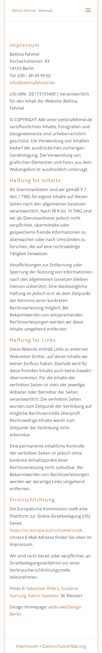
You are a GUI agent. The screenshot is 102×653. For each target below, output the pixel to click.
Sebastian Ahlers (42, 588)
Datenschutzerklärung (64, 646)
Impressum (27, 646)
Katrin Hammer (43, 596)
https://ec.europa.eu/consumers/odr (46, 530)
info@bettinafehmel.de (32, 83)
